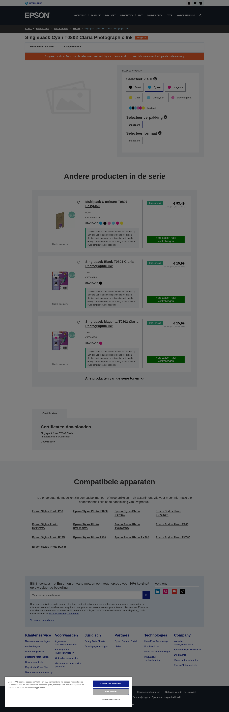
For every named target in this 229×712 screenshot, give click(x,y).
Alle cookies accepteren (111, 684)
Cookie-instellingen (111, 699)
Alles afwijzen (111, 691)
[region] (68, 692)
